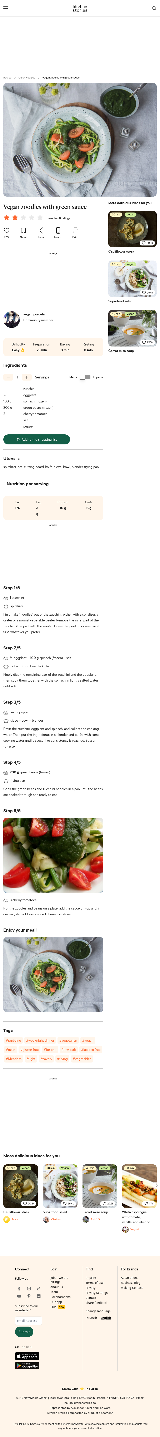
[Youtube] (19, 1296)
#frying (62, 1058)
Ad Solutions (129, 1278)
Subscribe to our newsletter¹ (26, 1308)
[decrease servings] (8, 377)
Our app (56, 1302)
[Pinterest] (29, 1296)
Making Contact (132, 1288)
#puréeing (13, 1040)
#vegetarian (68, 1040)
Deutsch (91, 1318)
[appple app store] (29, 1357)
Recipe (7, 77)
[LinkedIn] (39, 1296)
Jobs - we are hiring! (59, 1280)
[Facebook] (19, 1289)
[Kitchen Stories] (80, 8)
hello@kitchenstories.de (80, 1403)
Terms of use (95, 1283)
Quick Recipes (27, 77)
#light (30, 1058)
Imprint (91, 1278)
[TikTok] (39, 1289)
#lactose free (91, 1049)
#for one (50, 1049)
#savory (46, 1058)
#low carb (68, 1049)
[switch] (85, 377)
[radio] (6, 217)
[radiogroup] (24, 218)
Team (54, 1292)
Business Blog (130, 1283)
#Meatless (13, 1058)
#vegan (87, 1040)
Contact (91, 1298)
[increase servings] (27, 377)
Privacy (90, 1288)
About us (56, 1287)
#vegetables (82, 1058)
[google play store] (29, 1366)
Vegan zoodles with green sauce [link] (61, 77)
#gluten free (29, 1049)
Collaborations (60, 1297)
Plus (57, 1307)
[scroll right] (156, 1185)
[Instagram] (29, 1289)
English (106, 1318)
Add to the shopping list (39, 439)
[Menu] (5, 8)
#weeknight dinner (40, 1040)
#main (10, 1049)
